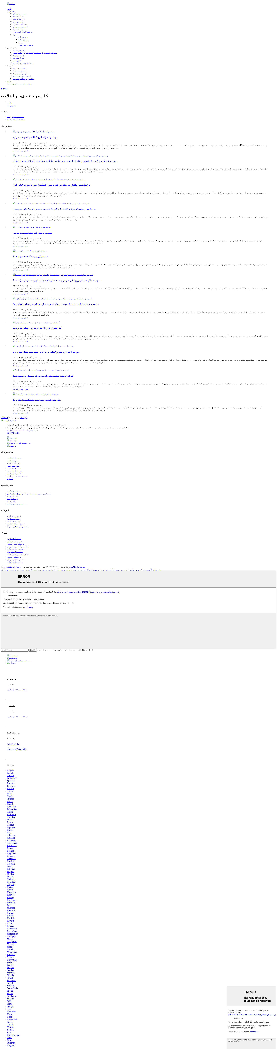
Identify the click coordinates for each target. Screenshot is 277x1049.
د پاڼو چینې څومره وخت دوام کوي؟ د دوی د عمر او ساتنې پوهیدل (54, 208)
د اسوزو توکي (15, 551)
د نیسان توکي (15, 562)
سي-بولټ (23, 39)
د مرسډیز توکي (15, 559)
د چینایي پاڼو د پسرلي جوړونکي (20, 569)
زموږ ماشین (19, 70)
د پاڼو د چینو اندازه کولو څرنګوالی (35, 52)
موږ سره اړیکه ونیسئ (19, 83)
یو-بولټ (23, 37)
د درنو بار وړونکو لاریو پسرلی (93, 569)
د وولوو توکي (15, 541)
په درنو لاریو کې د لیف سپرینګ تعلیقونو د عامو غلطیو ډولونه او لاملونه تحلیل (64, 160)
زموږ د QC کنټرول (23, 78)
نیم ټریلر (19, 21)
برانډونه (18, 58)
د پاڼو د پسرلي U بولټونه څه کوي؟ (35, 137)
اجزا (15, 34)
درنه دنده (19, 19)
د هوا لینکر (20, 13)
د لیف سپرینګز (65, 569)
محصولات (11, 11)
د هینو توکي (14, 556)
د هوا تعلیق (20, 29)
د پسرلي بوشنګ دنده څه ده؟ (30, 256)
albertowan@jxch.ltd (16, 749)
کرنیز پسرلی (20, 26)
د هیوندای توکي (16, 549)
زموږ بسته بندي (22, 76)
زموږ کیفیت (19, 73)
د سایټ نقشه (14, 567)
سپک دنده (18, 16)
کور (9, 8)
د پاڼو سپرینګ (120, 569)
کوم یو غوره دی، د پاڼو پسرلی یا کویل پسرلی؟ (43, 375)
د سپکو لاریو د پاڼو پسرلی (145, 569)
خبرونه (17, 60)
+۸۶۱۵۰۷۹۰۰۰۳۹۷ (17, 690)
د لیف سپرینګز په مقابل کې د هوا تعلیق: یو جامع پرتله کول (51, 184)
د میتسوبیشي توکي (17, 554)
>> (21, 417)
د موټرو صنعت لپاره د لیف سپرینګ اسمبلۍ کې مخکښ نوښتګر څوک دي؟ (56, 303)
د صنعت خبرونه (15, 116)
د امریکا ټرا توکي (18, 546)
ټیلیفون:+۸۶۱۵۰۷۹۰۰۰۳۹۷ (22, 430)
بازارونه (18, 55)
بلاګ (9, 81)
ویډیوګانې (19, 50)
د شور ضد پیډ (25, 45)
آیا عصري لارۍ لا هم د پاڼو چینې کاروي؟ (38, 327)
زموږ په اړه (20, 68)
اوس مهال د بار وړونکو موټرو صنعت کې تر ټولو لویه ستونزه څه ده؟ (56, 280)
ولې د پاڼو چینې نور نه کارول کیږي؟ (37, 399)
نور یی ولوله (20, 150)
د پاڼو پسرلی (47, 569)
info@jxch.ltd (13, 433)
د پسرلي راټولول (23, 32)
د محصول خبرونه (16, 119)
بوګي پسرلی (19, 24)
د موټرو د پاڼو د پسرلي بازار (32, 232)
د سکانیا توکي (15, 544)
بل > (25, 417)
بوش (20, 42)
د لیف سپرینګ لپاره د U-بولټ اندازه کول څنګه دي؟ (46, 351)
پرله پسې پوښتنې (23, 63)
